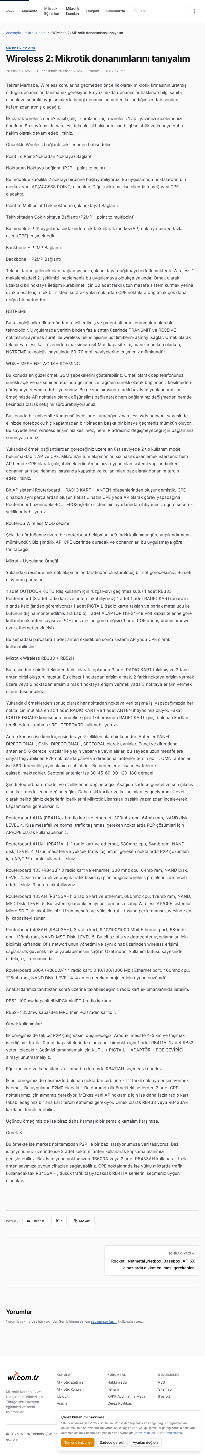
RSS (161, 1382)
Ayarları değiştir (145, 1442)
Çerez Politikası (120, 1403)
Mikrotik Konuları (72, 11)
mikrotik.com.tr (36, 33)
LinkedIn (38, 1221)
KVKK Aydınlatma (170, 1433)
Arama (62, 1403)
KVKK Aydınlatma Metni (127, 1396)
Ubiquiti (92, 11)
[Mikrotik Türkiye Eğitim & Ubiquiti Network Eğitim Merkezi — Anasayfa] (10, 11)
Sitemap (165, 1389)
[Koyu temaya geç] (194, 11)
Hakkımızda (115, 11)
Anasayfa (29, 11)
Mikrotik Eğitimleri (51, 11)
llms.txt (164, 1396)
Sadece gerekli (112, 1442)
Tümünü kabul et (78, 1442)
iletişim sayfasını (104, 1321)
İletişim (113, 1389)
